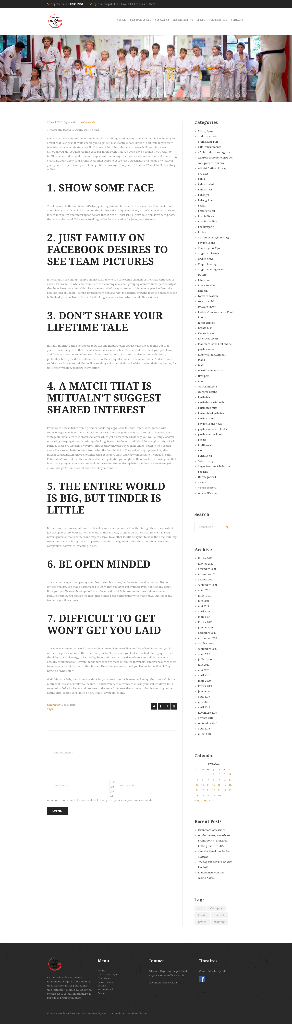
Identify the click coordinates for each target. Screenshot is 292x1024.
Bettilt (202, 205)
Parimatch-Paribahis (211, 413)
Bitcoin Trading (207, 221)
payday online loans (210, 434)
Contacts (102, 993)
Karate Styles (206, 333)
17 (224, 784)
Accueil (101, 970)
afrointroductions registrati (215, 152)
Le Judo (102, 985)
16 (219, 784)
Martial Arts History (210, 370)
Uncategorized (207, 477)
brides (202, 232)
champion (216, 908)
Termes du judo (106, 989)
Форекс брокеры (207, 487)
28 (208, 795)
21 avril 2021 (54, 122)
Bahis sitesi (205, 189)
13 (202, 784)
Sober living (205, 461)
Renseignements (106, 982)
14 (208, 784)
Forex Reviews (207, 306)
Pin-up (202, 439)
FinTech (203, 290)
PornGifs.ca (205, 455)
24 (224, 790)
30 (219, 795)
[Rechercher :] (213, 526)
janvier (205, 563)
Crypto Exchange (208, 253)
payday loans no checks (212, 429)
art (200, 908)
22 (213, 790)
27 (202, 795)
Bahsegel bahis (207, 200)
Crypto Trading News (211, 269)
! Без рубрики (68, 704)
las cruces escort (208, 338)
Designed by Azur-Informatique (106, 1013)
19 (197, 790)
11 (230, 779)
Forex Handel (206, 301)
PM (200, 450)
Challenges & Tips (209, 248)
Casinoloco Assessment (212, 830)
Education (204, 280)
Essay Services (206, 285)
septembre (207, 585)
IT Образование (206, 322)
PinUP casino (206, 445)
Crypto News (205, 258)
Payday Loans (206, 418)
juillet (205, 595)
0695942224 (76, 4)
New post (203, 375)
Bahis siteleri (206, 184)
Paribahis (204, 397)
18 (230, 784)
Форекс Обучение (208, 493)
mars (204, 616)
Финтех (202, 482)
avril (204, 611)
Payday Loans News (210, 423)
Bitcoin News (206, 216)
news (201, 381)
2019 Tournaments (209, 147)
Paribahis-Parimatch (211, 402)
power (202, 921)
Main (201, 365)
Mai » (207, 800)
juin (203, 600)
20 (202, 790)
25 (230, 790)
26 (197, 795)
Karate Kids (205, 328)
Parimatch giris (207, 407)
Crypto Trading (207, 264)
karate (202, 915)
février (205, 558)
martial (219, 915)
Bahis (201, 178)
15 (213, 784)
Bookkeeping (206, 226)
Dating (202, 274)
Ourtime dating (207, 391)
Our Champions (207, 386)
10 (224, 779)
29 (213, 795)
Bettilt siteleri (206, 210)
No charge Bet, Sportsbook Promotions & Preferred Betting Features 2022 (214, 841)
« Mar (198, 800)
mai (203, 606)
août (204, 590)
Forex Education (208, 296)
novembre (207, 574)
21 (208, 790)
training (219, 921)
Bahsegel (203, 195)
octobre (205, 579)
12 (197, 784)
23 (219, 790)
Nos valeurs (104, 978)
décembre (207, 568)
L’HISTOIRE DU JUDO (109, 974)
